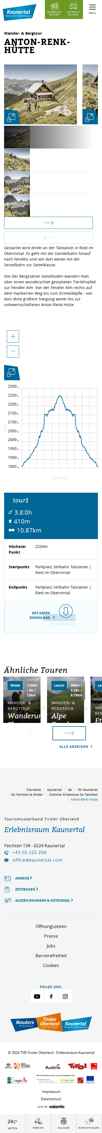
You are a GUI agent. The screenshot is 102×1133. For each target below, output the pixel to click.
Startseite (33, 789)
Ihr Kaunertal (88, 789)
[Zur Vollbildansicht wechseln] (11, 373)
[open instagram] (65, 996)
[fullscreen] (11, 117)
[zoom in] (13, 336)
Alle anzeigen (74, 746)
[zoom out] (13, 351)
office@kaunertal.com (38, 860)
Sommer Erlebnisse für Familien (73, 794)
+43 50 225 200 (30, 852)
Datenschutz (51, 1098)
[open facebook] (51, 996)
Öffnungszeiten (51, 926)
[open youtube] (37, 996)
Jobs (51, 946)
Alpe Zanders (64, 720)
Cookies (51, 965)
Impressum (51, 1091)
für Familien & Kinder (27, 794)
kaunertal (54, 789)
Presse (51, 936)
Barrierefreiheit (51, 956)
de (70, 789)
